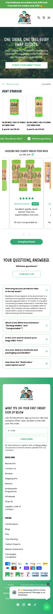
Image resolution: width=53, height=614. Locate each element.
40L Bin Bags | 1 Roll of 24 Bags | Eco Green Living (14, 123)
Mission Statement (14, 549)
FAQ (7, 534)
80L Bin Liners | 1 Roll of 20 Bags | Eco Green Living (39, 123)
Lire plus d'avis (26, 241)
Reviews (9, 473)
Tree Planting (11, 539)
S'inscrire (26, 439)
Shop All (9, 501)
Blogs (7, 529)
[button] (49, 17)
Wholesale (10, 496)
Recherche (10, 463)
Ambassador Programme (11, 490)
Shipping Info (11, 478)
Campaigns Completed (10, 555)
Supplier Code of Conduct (13, 508)
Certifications (11, 524)
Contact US (26, 274)
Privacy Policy (41, 445)
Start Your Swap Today (26, 65)
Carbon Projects (12, 544)
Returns (8, 483)
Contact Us (10, 468)
